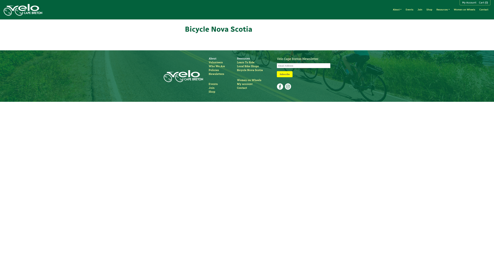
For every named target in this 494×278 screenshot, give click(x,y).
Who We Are (217, 66)
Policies (214, 70)
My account (245, 84)
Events (409, 9)
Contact (483, 9)
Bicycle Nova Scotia (250, 70)
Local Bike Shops (248, 66)
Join (419, 9)
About (396, 9)
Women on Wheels (464, 9)
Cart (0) (483, 2)
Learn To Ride (245, 62)
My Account (469, 2)
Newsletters (216, 74)
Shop (429, 9)
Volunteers (216, 62)
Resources (442, 9)
